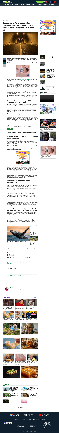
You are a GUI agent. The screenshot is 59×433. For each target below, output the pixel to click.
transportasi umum (32, 192)
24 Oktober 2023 (12, 397)
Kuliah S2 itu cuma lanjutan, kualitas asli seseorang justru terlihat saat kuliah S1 (50, 87)
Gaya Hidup (51, 4)
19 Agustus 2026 (48, 78)
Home (4, 20)
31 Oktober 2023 (30, 390)
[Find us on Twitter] (48, 2)
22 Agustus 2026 (48, 72)
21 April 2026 (11, 391)
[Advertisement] (29, 13)
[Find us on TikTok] (53, 2)
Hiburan (45, 4)
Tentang (18, 422)
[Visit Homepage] (7, 1)
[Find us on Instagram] (46, 2)
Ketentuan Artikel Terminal (20, 426)
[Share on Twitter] (4, 61)
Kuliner (11, 4)
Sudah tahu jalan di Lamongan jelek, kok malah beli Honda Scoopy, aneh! (51, 81)
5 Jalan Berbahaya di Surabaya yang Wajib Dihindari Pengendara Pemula (21, 258)
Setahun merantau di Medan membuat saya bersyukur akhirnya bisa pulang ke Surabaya (22, 130)
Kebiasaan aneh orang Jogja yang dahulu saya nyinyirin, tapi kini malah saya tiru (50, 70)
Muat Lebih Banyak (20, 407)
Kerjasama (31, 422)
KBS (22, 142)
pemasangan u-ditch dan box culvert (25, 79)
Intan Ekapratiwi (19, 265)
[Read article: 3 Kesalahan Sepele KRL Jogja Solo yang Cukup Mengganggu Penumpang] (6, 401)
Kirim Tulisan (40, 1)
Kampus (16, 4)
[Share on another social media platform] (4, 65)
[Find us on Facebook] (50, 2)
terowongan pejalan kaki (17, 275)
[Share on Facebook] (4, 59)
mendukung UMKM (10, 109)
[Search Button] (55, 5)
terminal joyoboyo (10, 275)
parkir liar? (33, 173)
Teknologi (28, 4)
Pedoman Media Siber (33, 425)
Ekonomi (22, 4)
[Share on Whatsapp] (4, 63)
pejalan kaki (24, 125)
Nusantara (6, 4)
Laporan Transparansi (33, 427)
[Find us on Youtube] (55, 2)
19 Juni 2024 (29, 397)
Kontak (18, 427)
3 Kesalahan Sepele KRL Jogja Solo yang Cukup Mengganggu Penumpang (14, 401)
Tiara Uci (12, 287)
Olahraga (34, 4)
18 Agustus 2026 (48, 89)
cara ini (11, 263)
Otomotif (40, 4)
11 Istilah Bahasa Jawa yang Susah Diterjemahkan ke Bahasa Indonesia (32, 388)
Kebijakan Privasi (32, 426)
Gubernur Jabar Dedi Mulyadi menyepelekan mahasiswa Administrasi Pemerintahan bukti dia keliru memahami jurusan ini (50, 64)
